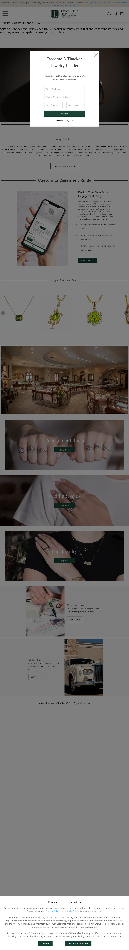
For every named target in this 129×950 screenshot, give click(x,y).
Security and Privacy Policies (64, 121)
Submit (64, 114)
